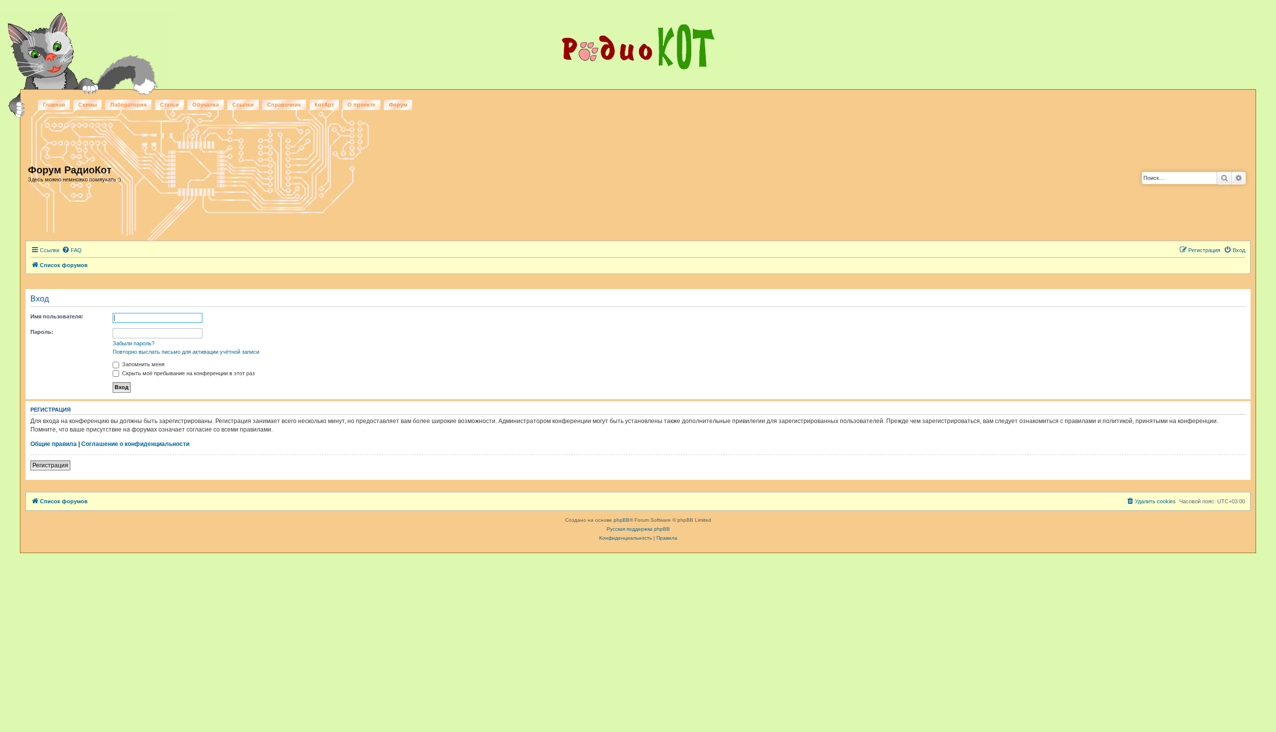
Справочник (284, 105)
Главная (54, 105)
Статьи (169, 105)
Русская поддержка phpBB (638, 529)
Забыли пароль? (134, 343)
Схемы (87, 105)
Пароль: (41, 332)
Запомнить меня (142, 364)
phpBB (622, 520)
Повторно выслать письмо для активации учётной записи (186, 352)
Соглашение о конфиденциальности (135, 443)
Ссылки (243, 105)
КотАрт (324, 105)
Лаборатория (128, 105)
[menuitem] (72, 250)
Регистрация (50, 465)
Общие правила (53, 443)
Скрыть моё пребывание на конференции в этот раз (188, 373)
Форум (398, 105)
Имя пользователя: (56, 316)
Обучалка (205, 105)
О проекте (361, 105)
